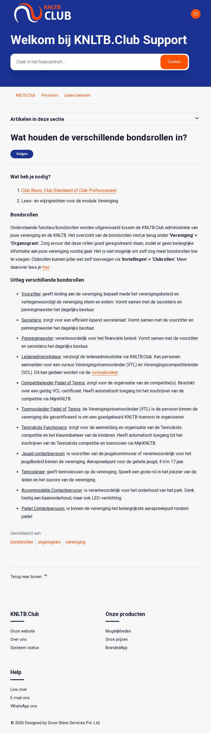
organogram (49, 542)
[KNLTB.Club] (43, 22)
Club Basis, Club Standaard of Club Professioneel (68, 190)
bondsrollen (21, 542)
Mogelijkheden (118, 631)
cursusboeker (104, 372)
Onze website (22, 631)
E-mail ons (20, 697)
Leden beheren (77, 95)
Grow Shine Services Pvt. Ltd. (74, 722)
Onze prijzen (117, 639)
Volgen (21, 154)
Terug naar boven (26, 576)
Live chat (18, 689)
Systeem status (24, 647)
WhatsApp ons (23, 706)
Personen (49, 95)
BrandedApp (116, 647)
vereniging (75, 542)
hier (45, 267)
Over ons (18, 639)
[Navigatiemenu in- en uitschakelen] (196, 14)
